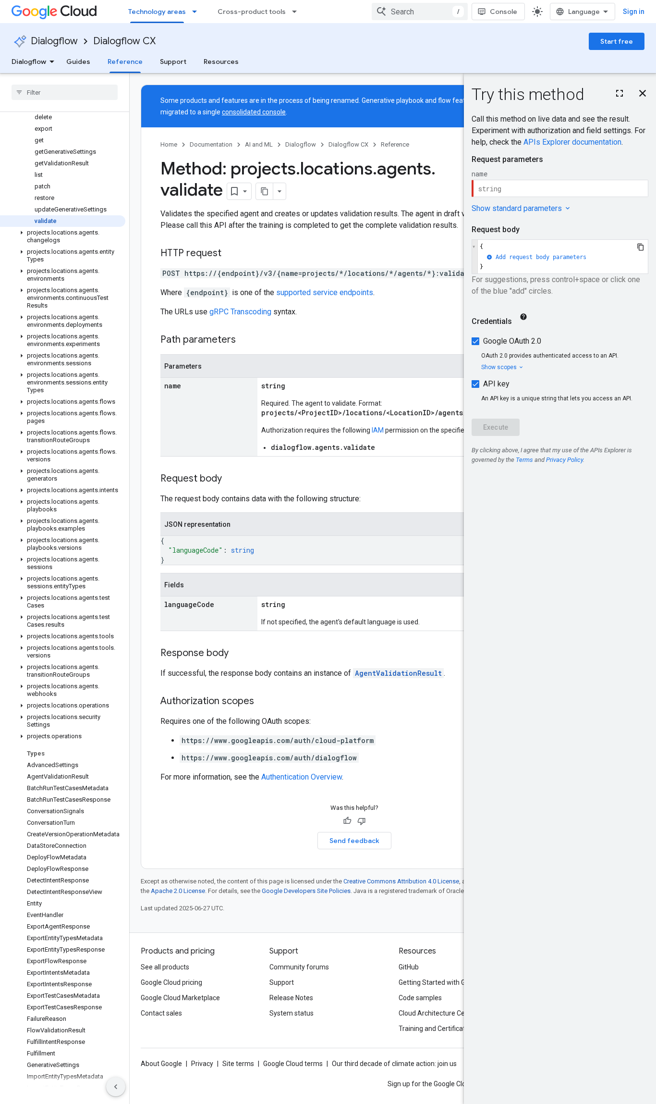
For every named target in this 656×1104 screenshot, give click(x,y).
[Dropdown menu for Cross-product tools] (297, 11)
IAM (378, 430)
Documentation (211, 144)
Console (503, 11)
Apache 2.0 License (178, 890)
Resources (221, 61)
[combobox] (420, 11)
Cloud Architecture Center (438, 1013)
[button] (62, 236)
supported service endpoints (324, 292)
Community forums (299, 967)
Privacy (202, 1063)
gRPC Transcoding (240, 311)
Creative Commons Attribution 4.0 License (401, 881)
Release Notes (291, 998)
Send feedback (354, 840)
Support (173, 61)
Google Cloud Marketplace (180, 998)
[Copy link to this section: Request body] (231, 479)
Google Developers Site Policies (306, 890)
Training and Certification (436, 1028)
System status (291, 1013)
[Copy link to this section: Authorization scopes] (263, 701)
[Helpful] (347, 821)
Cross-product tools (252, 11)
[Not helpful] (361, 821)
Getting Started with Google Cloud (450, 982)
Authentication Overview (301, 776)
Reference (125, 61)
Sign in (633, 11)
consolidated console (254, 112)
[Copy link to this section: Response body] (238, 653)
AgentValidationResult (398, 673)
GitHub (409, 967)
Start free (616, 41)
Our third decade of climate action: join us (394, 1063)
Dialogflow (54, 41)
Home (168, 144)
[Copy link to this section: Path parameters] (245, 340)
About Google (161, 1063)
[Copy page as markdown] (264, 191)
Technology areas (157, 11)
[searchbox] (65, 92)
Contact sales (161, 1013)
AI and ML (259, 144)
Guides (78, 61)
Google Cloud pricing (171, 982)
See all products (165, 967)
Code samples (420, 998)
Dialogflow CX (124, 41)
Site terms (238, 1063)
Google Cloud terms (293, 1063)
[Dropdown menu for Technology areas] (197, 11)
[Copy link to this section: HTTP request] (231, 254)
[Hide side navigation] (115, 1086)
